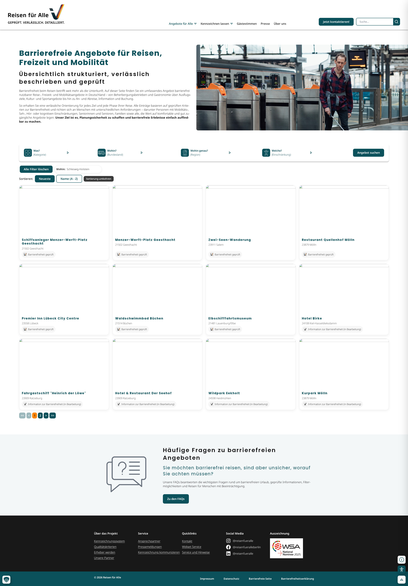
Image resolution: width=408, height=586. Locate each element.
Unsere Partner (104, 558)
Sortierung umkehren (98, 178)
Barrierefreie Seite (260, 578)
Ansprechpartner (149, 541)
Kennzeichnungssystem (109, 541)
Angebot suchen (368, 152)
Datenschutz (231, 578)
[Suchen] (396, 22)
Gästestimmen (247, 24)
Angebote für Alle (181, 24)
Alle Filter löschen (36, 169)
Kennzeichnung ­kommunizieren (159, 552)
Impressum (207, 578)
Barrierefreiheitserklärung (297, 578)
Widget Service (191, 547)
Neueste (45, 179)
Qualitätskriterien (105, 547)
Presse (265, 24)
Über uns (280, 24)
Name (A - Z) (69, 179)
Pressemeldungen (150, 547)
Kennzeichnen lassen (215, 24)
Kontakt (187, 541)
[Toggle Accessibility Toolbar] (401, 569)
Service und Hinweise (196, 552)
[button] (402, 560)
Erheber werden (104, 552)
